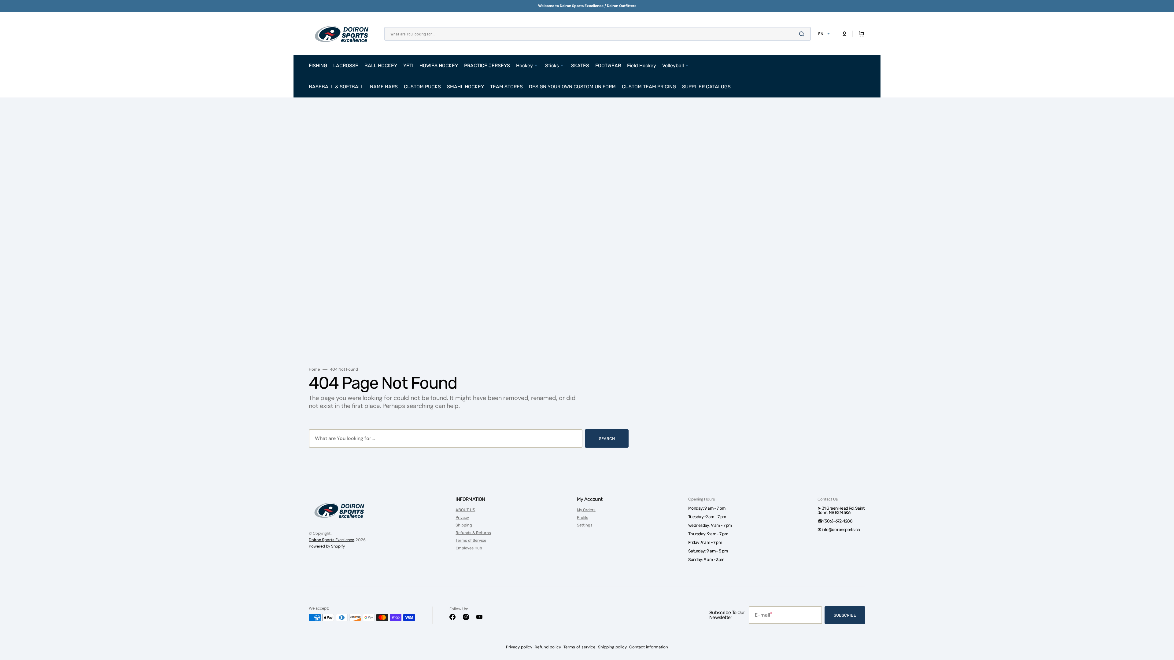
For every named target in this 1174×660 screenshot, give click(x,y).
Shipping (464, 525)
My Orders (586, 510)
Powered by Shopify (327, 546)
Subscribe (845, 615)
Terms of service (579, 647)
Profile (582, 517)
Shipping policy (612, 647)
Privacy (462, 517)
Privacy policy (519, 647)
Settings (585, 525)
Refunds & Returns (473, 532)
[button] (844, 34)
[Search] (803, 34)
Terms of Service (471, 540)
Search (607, 438)
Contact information (648, 647)
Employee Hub (469, 548)
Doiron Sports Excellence (331, 539)
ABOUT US (465, 510)
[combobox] (597, 34)
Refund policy (548, 647)
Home (314, 369)
